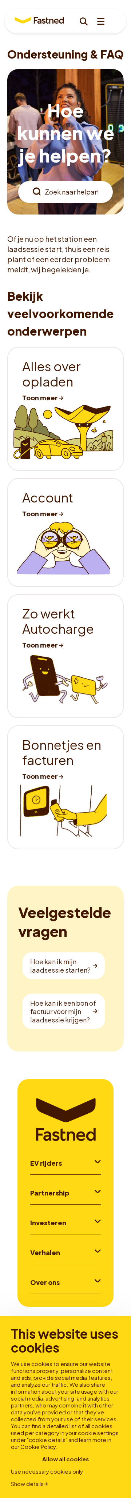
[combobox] (65, 192)
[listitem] (65, 409)
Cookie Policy (38, 1446)
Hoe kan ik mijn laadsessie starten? (60, 965)
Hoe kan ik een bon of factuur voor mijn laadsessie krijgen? (63, 1011)
